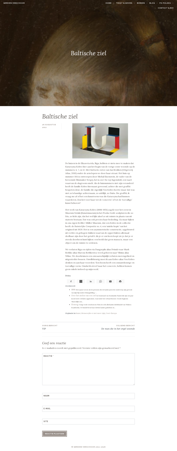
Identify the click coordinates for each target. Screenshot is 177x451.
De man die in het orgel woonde (118, 327)
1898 (73, 290)
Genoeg (74, 304)
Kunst (78, 313)
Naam (46, 396)
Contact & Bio (166, 8)
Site (46, 421)
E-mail (47, 409)
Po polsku (165, 3)
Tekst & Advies (124, 3)
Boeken (141, 3)
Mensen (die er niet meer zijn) (93, 313)
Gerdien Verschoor (14, 3)
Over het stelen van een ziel (83, 295)
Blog (152, 3)
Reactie (49, 356)
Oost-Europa (111, 313)
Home (108, 3)
